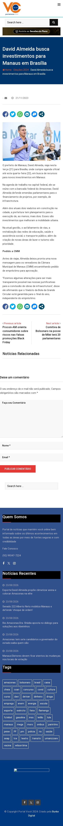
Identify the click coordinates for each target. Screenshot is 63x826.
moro (30, 724)
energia (32, 703)
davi (16, 696)
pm (22, 731)
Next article (52, 323)
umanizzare (51, 738)
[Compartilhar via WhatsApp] (20, 114)
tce (15, 738)
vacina (7, 745)
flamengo (44, 710)
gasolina (20, 717)
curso (7, 696)
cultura (51, 689)
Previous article (12, 323)
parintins (53, 724)
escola (43, 703)
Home (8, 69)
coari (16, 689)
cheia (7, 689)
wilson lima (21, 745)
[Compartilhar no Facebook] (5, 114)
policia (31, 731)
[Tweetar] (13, 114)
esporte (8, 710)
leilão (40, 717)
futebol (8, 717)
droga (50, 696)
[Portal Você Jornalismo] (5, 98)
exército (21, 710)
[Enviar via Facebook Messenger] (34, 114)
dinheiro (38, 696)
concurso (28, 689)
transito (36, 738)
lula (49, 717)
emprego (9, 703)
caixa (47, 682)
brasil (37, 682)
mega (20, 724)
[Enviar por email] (27, 114)
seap (6, 738)
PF (15, 731)
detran (26, 696)
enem (21, 703)
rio (40, 731)
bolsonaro (25, 682)
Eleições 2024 (21, 69)
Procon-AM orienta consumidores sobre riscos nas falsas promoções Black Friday (15, 335)
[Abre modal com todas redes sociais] (42, 114)
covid (40, 689)
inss (31, 717)
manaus (8, 724)
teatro (24, 738)
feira (32, 710)
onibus (40, 724)
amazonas (10, 682)
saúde (49, 731)
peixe (7, 731)
